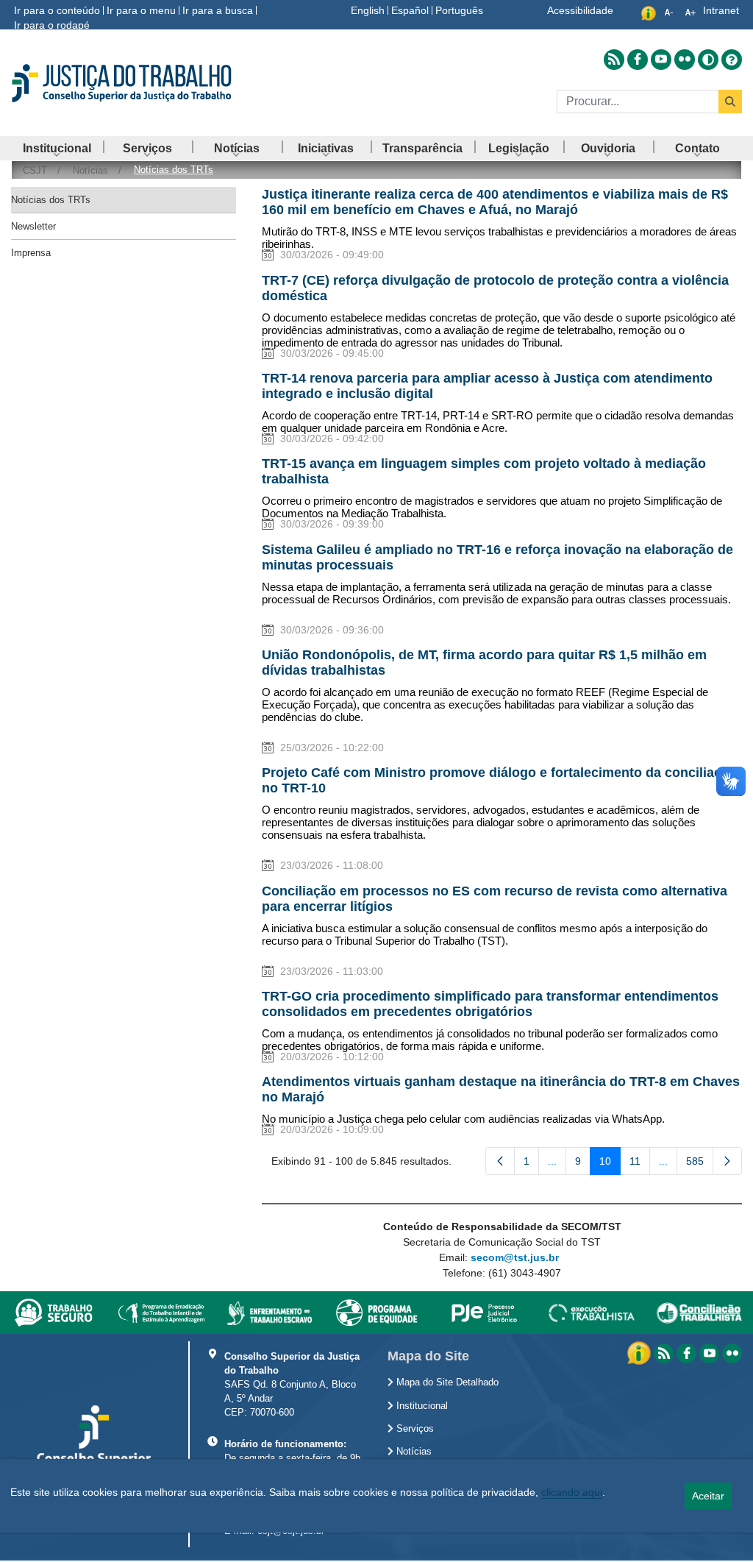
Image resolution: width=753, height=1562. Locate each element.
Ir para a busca (217, 10)
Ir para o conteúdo (57, 10)
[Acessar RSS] (614, 59)
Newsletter (33, 226)
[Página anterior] (500, 1161)
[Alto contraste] (708, 59)
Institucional (420, 1406)
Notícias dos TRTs (50, 199)
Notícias (412, 1451)
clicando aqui (571, 1492)
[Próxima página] (727, 1161)
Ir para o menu (141, 10)
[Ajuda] (731, 59)
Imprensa (31, 252)
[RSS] (664, 1353)
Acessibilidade (580, 10)
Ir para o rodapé (52, 25)
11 (639, 1164)
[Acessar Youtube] (661, 59)
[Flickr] (732, 1353)
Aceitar (708, 1496)
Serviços (413, 1429)
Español (410, 10)
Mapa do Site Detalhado (446, 1382)
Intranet (721, 10)
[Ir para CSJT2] (125, 83)
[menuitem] (57, 148)
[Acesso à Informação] (640, 1352)
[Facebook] (686, 1353)
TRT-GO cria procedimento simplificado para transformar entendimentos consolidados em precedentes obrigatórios (490, 1004)
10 (610, 1164)
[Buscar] (730, 101)
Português (459, 10)
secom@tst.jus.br (515, 1257)
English (368, 10)
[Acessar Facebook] (637, 59)
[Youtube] (709, 1353)
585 (699, 1164)
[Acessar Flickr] (684, 59)
